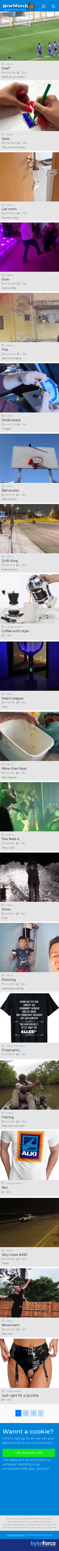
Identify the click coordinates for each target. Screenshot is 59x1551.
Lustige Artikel (13, 626)
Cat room (9, 209)
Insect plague (12, 698)
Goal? (6, 68)
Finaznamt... (11, 1050)
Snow (6, 909)
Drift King (10, 561)
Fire (5, 350)
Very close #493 (14, 1255)
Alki (5, 1188)
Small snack (11, 420)
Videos (9, 64)
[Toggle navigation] (43, 6)
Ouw (5, 279)
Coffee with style (15, 631)
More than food (14, 768)
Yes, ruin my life (28, 1453)
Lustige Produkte (15, 1045)
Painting (9, 980)
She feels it (11, 839)
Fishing (8, 1117)
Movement (11, 1325)
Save (5, 139)
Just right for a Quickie (20, 1395)
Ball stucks (10, 490)
